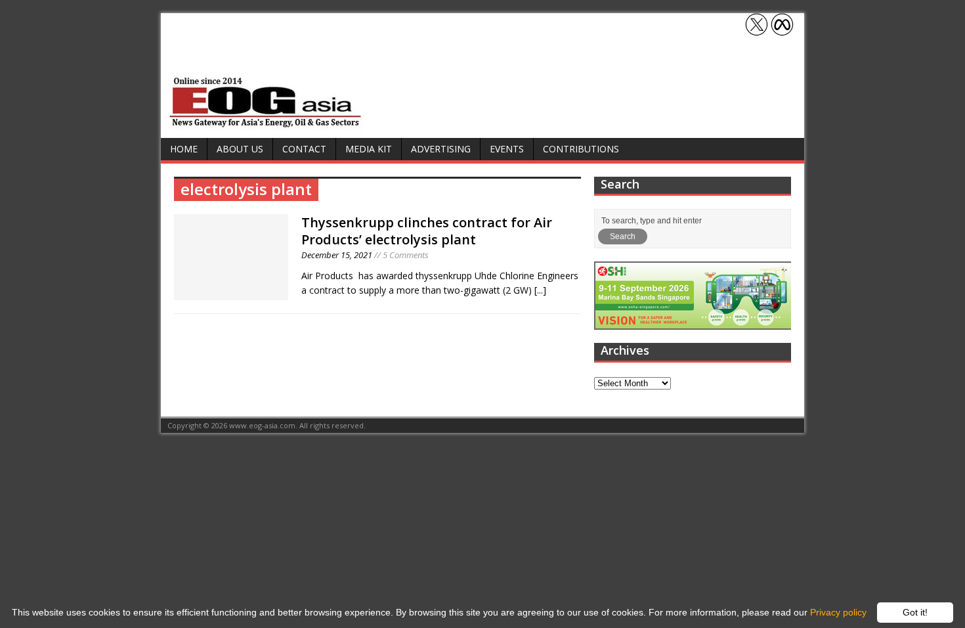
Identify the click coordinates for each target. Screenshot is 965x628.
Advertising (441, 149)
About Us (240, 149)
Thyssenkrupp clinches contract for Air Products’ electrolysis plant (426, 230)
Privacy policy (838, 612)
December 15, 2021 (336, 255)
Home (184, 149)
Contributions (581, 149)
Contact (304, 149)
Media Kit (368, 149)
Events (507, 149)
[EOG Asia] (265, 124)
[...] (540, 290)
